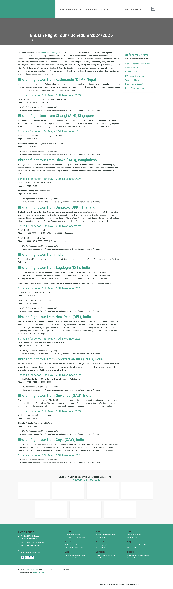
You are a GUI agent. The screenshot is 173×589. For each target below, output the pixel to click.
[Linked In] (29, 557)
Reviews (125, 9)
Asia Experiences (31, 569)
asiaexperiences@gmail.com (30, 552)
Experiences (105, 9)
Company (135, 9)
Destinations (89, 9)
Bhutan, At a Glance (133, 72)
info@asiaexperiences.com (30, 550)
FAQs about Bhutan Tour (134, 76)
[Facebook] (22, 557)
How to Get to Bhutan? (134, 84)
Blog (117, 9)
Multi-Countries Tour (70, 9)
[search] (153, 9)
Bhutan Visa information (134, 88)
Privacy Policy (38, 572)
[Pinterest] (32, 557)
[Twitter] (26, 557)
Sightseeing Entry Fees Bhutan (137, 64)
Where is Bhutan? (132, 68)
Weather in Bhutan (132, 80)
